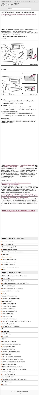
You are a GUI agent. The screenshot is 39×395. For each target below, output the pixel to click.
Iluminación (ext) (7, 301)
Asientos (4, 339)
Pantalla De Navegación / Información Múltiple (15, 283)
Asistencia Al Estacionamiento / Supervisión (14, 276)
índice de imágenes (7, 244)
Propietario (9, 1)
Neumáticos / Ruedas (8, 372)
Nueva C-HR (19, 1)
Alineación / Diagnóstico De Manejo (12, 366)
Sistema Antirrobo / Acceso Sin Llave (12, 359)
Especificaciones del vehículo (10, 267)
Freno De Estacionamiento (9, 311)
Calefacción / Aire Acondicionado (11, 344)
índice (3, 269)
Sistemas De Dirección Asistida (11, 291)
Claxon (4, 293)
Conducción (5, 254)
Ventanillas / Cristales (8, 308)
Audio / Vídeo (6, 278)
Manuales (3, 1)
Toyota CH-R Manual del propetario (8, 14)
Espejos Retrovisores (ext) (9, 296)
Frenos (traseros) (7, 316)
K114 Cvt (4, 384)
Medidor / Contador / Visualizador (11, 356)
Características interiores (9, 259)
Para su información (8, 241)
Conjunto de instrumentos (9, 249)
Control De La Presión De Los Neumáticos (14, 369)
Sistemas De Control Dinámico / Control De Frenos (16, 321)
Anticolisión (5, 336)
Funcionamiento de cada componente (13, 252)
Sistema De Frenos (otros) (9, 318)
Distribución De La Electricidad (11, 326)
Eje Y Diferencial (6, 382)
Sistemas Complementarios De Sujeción (13, 361)
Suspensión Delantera (8, 374)
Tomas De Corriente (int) (9, 364)
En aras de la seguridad (9, 247)
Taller (14, 1)
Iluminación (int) (6, 354)
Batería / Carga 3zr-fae (8, 324)
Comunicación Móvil (8, 281)
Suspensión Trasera (8, 377)
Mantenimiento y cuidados (9, 262)
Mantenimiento (6, 334)
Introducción (5, 331)
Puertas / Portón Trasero (9, 306)
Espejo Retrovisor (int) (8, 349)
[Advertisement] (19, 22)
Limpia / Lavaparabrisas (9, 303)
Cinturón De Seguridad (8, 346)
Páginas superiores (31, 1)
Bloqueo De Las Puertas (9, 341)
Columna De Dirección (8, 286)
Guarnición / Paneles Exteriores (11, 298)
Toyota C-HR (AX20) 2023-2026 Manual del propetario (18, 211)
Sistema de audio (21, 14)
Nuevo (24, 1)
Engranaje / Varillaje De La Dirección (12, 288)
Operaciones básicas (30, 14)
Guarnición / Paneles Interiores (11, 351)
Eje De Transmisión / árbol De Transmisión (14, 379)
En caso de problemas (8, 264)
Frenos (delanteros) (7, 313)
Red (3, 329)
